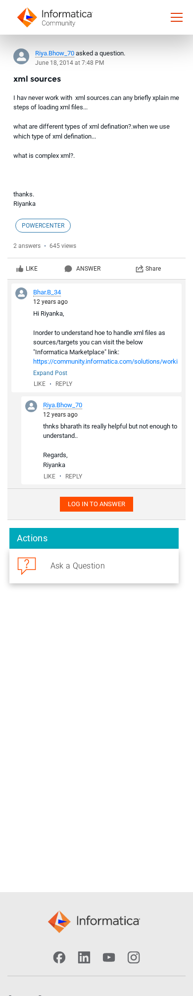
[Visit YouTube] (108, 957)
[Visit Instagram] (133, 957)
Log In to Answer (96, 504)
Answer (88, 268)
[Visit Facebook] (59, 957)
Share (153, 268)
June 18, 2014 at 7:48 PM (69, 62)
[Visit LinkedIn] (84, 957)
